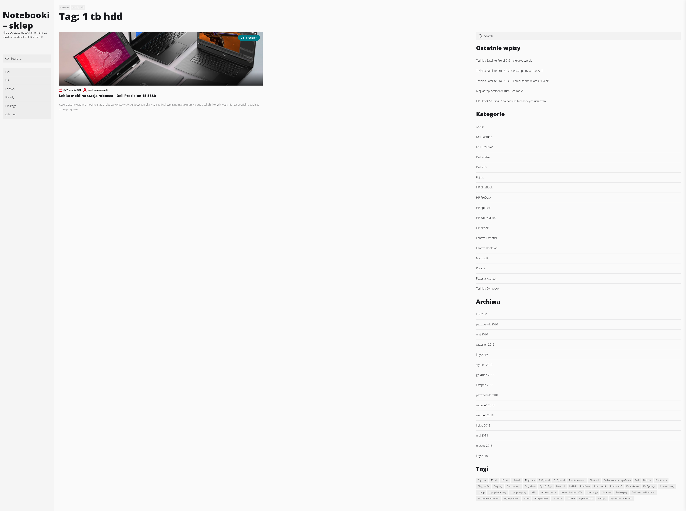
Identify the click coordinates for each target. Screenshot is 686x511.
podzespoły (621, 492)
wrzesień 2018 (485, 405)
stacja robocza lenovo (488, 498)
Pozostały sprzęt (486, 278)
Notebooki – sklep (26, 20)
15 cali (505, 480)
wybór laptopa (586, 498)
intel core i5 (600, 486)
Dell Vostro (483, 157)
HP (7, 80)
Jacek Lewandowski (98, 89)
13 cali (494, 480)
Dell (7, 72)
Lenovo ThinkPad (487, 248)
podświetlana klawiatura (643, 492)
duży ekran (530, 486)
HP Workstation (486, 218)
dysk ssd (560, 486)
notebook (607, 492)
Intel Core (585, 486)
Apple (480, 127)
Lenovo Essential (486, 238)
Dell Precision (249, 37)
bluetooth (594, 480)
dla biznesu (661, 480)
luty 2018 (482, 456)
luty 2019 (482, 355)
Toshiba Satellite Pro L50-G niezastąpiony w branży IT (509, 71)
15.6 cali (516, 480)
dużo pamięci (513, 486)
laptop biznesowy (497, 492)
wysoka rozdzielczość (621, 498)
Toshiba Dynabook (487, 288)
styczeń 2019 (484, 365)
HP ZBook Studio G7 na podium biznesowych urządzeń (511, 101)
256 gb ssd (544, 480)
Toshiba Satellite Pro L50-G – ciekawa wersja (504, 61)
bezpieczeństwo (577, 480)
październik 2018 (487, 395)
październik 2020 (487, 324)
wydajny (602, 498)
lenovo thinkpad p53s (571, 492)
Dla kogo (10, 106)
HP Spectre (483, 208)
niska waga (592, 492)
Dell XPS (481, 167)
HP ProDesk (483, 198)
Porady (9, 97)
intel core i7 (616, 486)
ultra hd (571, 498)
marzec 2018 (484, 446)
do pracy (498, 486)
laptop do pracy (518, 492)
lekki (533, 492)
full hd (572, 486)
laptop (481, 492)
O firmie (10, 114)
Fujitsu (480, 177)
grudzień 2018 (485, 375)
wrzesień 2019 (485, 345)
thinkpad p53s (541, 498)
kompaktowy (632, 486)
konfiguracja (649, 486)
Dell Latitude (484, 137)
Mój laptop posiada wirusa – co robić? (500, 91)
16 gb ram (530, 480)
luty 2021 (482, 314)
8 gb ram (482, 480)
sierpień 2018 (485, 415)
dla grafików (483, 486)
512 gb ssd (559, 480)
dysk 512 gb (546, 486)
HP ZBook (482, 228)
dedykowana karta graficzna (617, 480)
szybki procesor (511, 498)
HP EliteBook (484, 187)
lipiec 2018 (483, 425)
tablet (527, 498)
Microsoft (482, 258)
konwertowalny (667, 486)
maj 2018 (482, 435)
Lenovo (9, 89)
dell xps (647, 480)
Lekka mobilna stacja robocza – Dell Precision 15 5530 (107, 95)
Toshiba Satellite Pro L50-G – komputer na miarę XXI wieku (513, 81)
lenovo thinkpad (548, 492)
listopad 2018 (484, 385)
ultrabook (557, 498)
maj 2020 (482, 334)
